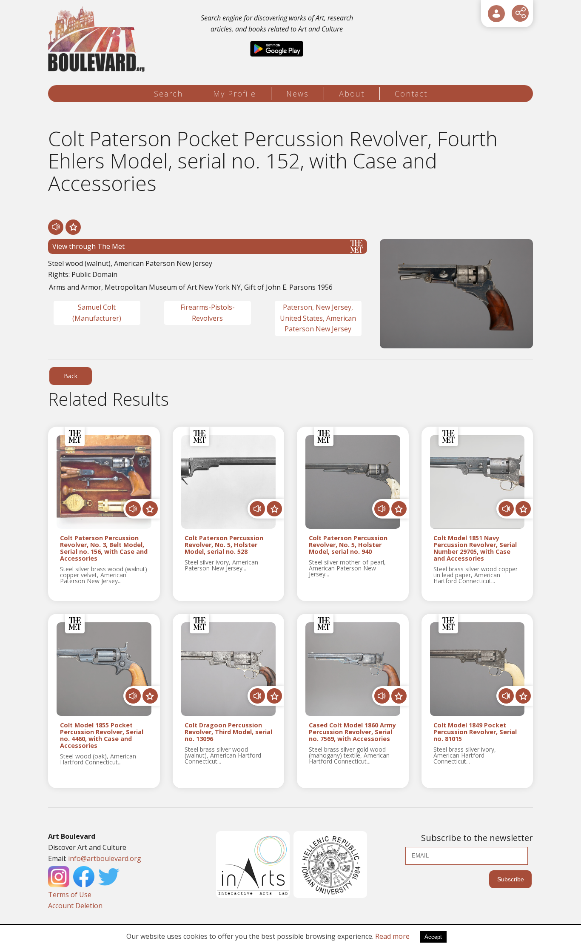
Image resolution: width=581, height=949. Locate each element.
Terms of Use (69, 894)
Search (168, 93)
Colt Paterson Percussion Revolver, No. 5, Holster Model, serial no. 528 (224, 545)
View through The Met (88, 246)
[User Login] (496, 13)
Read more (392, 936)
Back (70, 376)
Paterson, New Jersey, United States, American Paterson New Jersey (318, 317)
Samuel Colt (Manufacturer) (96, 312)
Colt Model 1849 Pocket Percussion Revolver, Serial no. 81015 (475, 732)
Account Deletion (75, 905)
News (297, 93)
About (352, 93)
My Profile (234, 93)
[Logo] (97, 39)
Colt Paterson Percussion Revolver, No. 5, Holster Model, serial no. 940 (348, 545)
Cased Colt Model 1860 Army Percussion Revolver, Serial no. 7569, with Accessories (352, 732)
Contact (411, 93)
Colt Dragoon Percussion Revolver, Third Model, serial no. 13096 (228, 732)
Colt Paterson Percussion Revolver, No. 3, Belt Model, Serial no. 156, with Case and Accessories (104, 548)
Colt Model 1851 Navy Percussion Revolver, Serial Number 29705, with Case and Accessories (475, 548)
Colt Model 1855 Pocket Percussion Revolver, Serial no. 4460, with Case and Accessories (101, 735)
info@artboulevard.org (104, 858)
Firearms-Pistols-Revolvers (207, 312)
